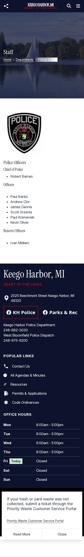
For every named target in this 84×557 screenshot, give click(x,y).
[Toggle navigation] (78, 6)
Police (42, 59)
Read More (21, 534)
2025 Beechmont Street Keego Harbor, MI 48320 (42, 298)
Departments (24, 59)
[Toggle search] (69, 6)
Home (7, 59)
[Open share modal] (6, 6)
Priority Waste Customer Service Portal (35, 521)
